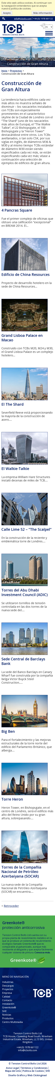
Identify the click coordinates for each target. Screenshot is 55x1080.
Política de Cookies (33, 1070)
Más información (42, 13)
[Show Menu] (49, 33)
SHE (4, 1011)
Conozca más (42, 952)
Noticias (6, 1014)
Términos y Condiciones (34, 1068)
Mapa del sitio (13, 1070)
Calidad (6, 996)
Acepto (7, 13)
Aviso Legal (12, 1068)
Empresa (7, 993)
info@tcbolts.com (22, 18)
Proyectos (7, 989)
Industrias (7, 982)
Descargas (8, 985)
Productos (7, 1018)
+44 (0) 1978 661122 (43, 18)
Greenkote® (9, 1007)
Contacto (7, 1000)
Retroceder (11, 906)
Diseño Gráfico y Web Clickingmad (27, 1075)
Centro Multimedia (12, 1022)
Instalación (8, 1003)
